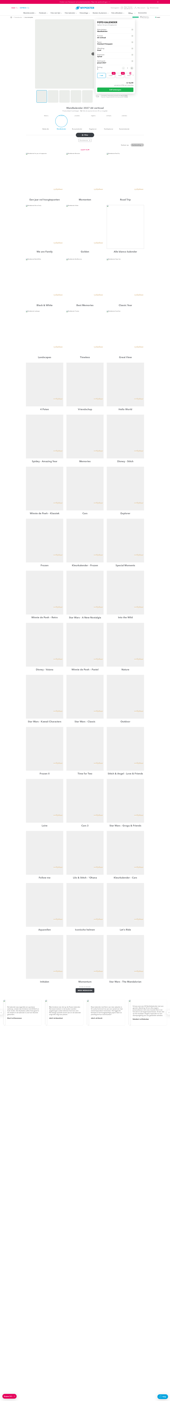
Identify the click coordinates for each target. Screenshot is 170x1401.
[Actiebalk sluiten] (158, 2)
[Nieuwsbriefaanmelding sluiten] (14, 1396)
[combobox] (137, 145)
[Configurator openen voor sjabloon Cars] (85, 488)
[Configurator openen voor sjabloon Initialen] (44, 957)
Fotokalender (18, 17)
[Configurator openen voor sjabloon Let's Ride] (125, 905)
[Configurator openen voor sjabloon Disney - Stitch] (125, 436)
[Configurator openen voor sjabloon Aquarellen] (44, 905)
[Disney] (131, 13)
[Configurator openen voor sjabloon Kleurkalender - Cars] (125, 853)
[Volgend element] (92, 53)
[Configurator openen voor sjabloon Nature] (125, 645)
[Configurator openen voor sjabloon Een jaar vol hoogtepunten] (44, 175)
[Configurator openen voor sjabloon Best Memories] (85, 280)
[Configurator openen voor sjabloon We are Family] (44, 227)
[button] (131, 68)
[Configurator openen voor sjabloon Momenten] (85, 175)
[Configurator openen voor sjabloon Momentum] (85, 957)
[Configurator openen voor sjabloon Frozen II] (44, 749)
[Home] (85, 8)
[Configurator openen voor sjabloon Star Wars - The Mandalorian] (125, 957)
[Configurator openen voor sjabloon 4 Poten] (44, 384)
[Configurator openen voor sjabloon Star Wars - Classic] (85, 697)
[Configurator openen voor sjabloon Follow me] (44, 853)
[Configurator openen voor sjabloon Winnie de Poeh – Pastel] (85, 645)
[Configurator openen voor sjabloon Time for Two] (85, 749)
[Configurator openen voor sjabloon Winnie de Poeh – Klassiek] (44, 488)
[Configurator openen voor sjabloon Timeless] (85, 332)
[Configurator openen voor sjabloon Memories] (85, 436)
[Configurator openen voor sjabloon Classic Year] (125, 280)
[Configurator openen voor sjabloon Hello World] (125, 384)
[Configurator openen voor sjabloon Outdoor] (125, 697)
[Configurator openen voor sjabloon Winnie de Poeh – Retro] (44, 592)
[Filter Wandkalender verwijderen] (90, 140)
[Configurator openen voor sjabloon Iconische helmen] (85, 905)
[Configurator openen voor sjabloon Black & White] (44, 280)
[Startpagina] (11, 17)
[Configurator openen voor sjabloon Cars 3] (85, 801)
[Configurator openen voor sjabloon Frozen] (44, 540)
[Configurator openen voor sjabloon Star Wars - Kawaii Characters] (44, 697)
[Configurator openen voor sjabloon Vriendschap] (85, 384)
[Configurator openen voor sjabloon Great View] (125, 332)
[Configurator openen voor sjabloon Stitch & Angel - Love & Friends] (125, 749)
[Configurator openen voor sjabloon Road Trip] (125, 175)
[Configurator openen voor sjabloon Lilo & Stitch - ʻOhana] (85, 853)
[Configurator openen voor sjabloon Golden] (85, 227)
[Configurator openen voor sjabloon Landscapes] (44, 332)
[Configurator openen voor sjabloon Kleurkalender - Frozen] (85, 540)
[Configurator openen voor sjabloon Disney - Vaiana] (44, 645)
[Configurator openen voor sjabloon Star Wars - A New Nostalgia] (85, 592)
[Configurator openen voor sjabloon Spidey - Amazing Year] (44, 436)
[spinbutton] (127, 68)
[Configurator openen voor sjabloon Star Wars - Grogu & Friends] (125, 801)
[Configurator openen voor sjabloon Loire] (44, 801)
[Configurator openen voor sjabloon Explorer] (125, 488)
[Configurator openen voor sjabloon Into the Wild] (125, 592)
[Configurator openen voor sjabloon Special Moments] (125, 540)
